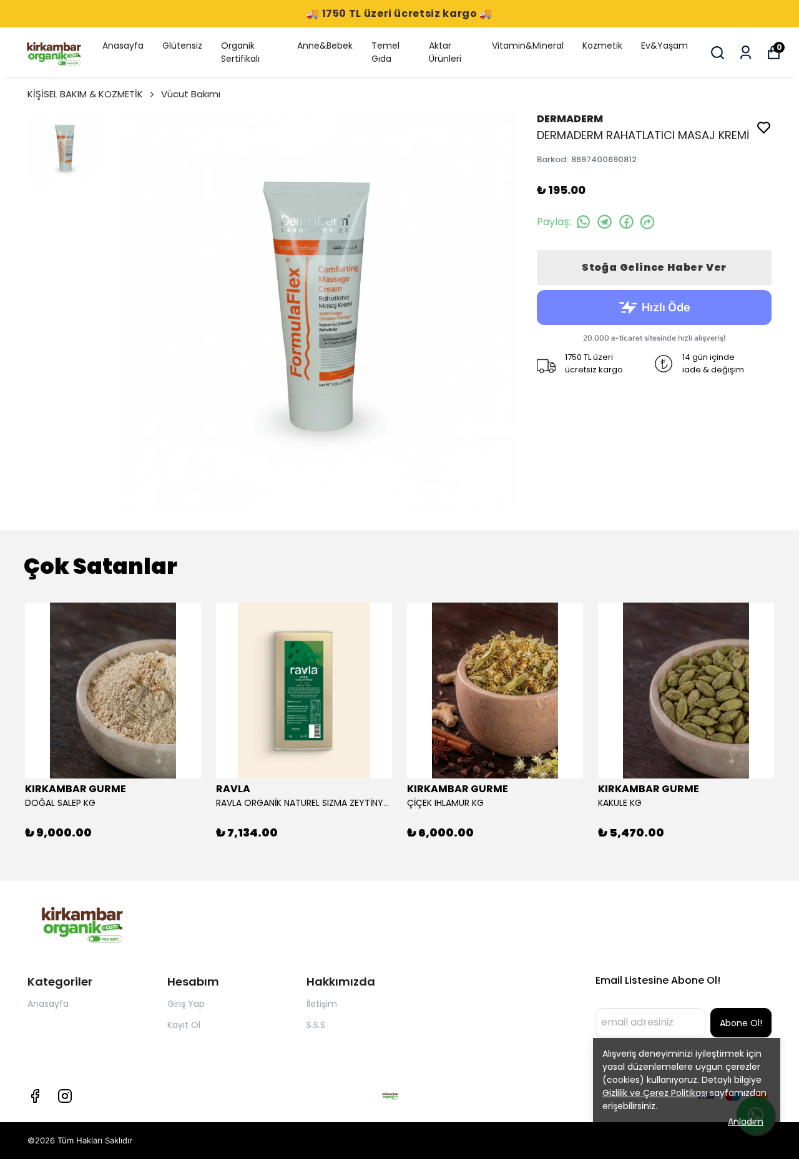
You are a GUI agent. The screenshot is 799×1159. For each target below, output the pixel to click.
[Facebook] (34, 1096)
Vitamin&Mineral (528, 45)
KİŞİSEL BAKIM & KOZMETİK (85, 93)
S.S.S (315, 1025)
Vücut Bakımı (190, 93)
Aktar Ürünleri (445, 52)
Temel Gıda (385, 52)
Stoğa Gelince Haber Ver (654, 267)
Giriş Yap (186, 1003)
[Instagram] (64, 1096)
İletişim (321, 1003)
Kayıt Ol (183, 1025)
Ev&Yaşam (664, 45)
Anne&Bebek (325, 45)
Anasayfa (123, 45)
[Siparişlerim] (745, 53)
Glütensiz (182, 45)
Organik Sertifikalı (240, 52)
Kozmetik (602, 45)
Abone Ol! (741, 1023)
